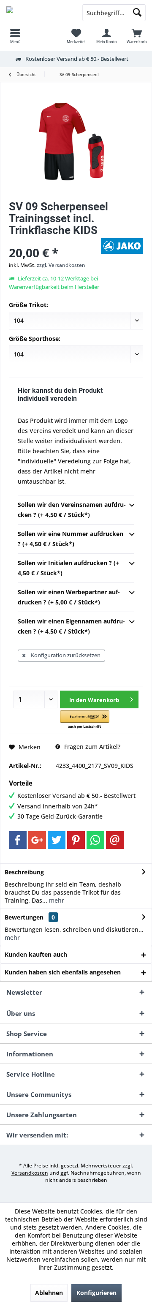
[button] (84, 719)
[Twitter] (56, 840)
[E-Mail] (115, 840)
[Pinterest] (76, 840)
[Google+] (37, 840)
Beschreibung (24, 872)
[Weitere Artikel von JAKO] (122, 246)
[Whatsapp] (95, 840)
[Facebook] (18, 840)
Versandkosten (29, 1172)
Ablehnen (49, 1293)
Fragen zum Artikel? (91, 747)
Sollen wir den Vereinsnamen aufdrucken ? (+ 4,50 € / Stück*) (72, 510)
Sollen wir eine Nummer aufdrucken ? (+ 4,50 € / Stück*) (70, 539)
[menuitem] (15, 36)
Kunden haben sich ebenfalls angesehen (63, 972)
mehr (55, 900)
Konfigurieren (96, 1293)
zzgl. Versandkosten (61, 265)
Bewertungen (24, 917)
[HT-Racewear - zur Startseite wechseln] (38, 12)
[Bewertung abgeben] (54, 241)
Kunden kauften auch (36, 954)
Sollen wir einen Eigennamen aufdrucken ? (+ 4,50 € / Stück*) (71, 626)
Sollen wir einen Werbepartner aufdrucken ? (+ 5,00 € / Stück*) (69, 597)
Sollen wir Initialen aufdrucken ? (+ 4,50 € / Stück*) (68, 568)
